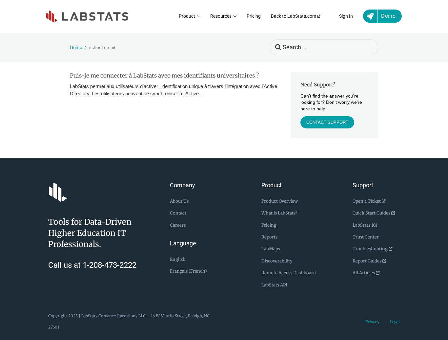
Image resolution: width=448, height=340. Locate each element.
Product (187, 16)
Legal (395, 321)
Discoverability (277, 261)
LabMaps (270, 249)
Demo (388, 16)
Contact (178, 213)
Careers (178, 225)
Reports (269, 237)
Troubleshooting (371, 249)
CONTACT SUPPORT (327, 122)
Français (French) (188, 271)
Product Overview (279, 201)
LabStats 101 (365, 225)
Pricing (254, 16)
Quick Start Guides (372, 213)
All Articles (364, 273)
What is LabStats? (279, 213)
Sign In (346, 16)
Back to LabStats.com (294, 16)
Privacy (372, 321)
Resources (221, 16)
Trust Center (366, 237)
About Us (179, 201)
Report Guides (367, 261)
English (178, 259)
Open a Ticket (367, 201)
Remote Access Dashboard (288, 273)
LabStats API (274, 285)
